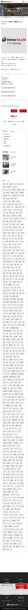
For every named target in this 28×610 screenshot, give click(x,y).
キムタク (19, 244)
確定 (21, 333)
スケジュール (22, 218)
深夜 (12, 503)
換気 (7, 184)
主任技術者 (21, 457)
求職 (20, 310)
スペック (22, 414)
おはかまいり (18, 540)
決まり (20, 322)
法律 (4, 365)
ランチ (16, 448)
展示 (4, 221)
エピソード (9, 342)
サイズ (4, 503)
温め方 (10, 209)
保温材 (12, 509)
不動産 (14, 224)
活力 (14, 511)
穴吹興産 (4, 440)
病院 (4, 273)
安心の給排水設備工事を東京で (8, 88)
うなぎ (8, 451)
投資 (7, 224)
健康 (22, 279)
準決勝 (4, 483)
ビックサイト (5, 218)
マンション (20, 543)
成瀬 (12, 451)
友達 (23, 207)
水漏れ (10, 546)
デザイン (15, 322)
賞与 (16, 350)
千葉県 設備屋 (13, 299)
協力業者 (14, 454)
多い (8, 276)
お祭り (4, 347)
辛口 (8, 388)
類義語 (7, 336)
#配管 (22, 121)
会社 (18, 232)
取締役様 (7, 465)
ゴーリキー (16, 514)
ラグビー (10, 244)
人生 (21, 264)
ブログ (16, 365)
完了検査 (15, 336)
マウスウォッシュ (6, 448)
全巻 (18, 316)
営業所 (12, 468)
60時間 (20, 261)
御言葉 (14, 281)
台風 (11, 230)
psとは (10, 511)
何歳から (21, 362)
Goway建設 (5, 394)
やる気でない (19, 221)
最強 (19, 382)
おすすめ (17, 463)
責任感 (4, 506)
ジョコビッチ (5, 408)
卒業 (10, 293)
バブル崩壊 (21, 224)
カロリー (21, 474)
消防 (10, 417)
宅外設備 (11, 310)
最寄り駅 (16, 218)
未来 (14, 368)
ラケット (17, 414)
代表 (8, 486)
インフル (17, 284)
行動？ (13, 491)
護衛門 (5, 141)
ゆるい (11, 434)
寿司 (8, 471)
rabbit (8, 402)
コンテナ (14, 497)
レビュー (19, 517)
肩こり (9, 414)
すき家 (4, 451)
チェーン (20, 500)
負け (22, 379)
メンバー (12, 486)
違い (22, 235)
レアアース (19, 431)
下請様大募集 (7, 405)
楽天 (14, 212)
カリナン (4, 532)
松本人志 (12, 399)
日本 (13, 362)
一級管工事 (5, 442)
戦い (4, 509)
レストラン (5, 371)
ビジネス (21, 250)
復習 (13, 425)
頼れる (4, 307)
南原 (12, 198)
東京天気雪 (19, 189)
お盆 (4, 540)
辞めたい (12, 267)
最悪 (16, 258)
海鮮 (22, 471)
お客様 (14, 290)
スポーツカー (19, 451)
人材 (22, 313)
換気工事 (11, 184)
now (23, 227)
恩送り (4, 342)
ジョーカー (5, 431)
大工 (4, 319)
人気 (11, 454)
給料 (20, 293)
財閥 (10, 425)
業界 (23, 293)
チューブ (4, 414)
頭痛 (11, 356)
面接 (10, 273)
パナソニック (5, 517)
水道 (7, 546)
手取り (22, 241)
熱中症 (7, 356)
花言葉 (8, 267)
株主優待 (13, 440)
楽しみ (10, 195)
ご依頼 (4, 261)
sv (8, 385)
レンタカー (18, 506)
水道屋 (23, 324)
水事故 (4, 276)
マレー (10, 408)
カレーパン (5, 204)
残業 (16, 261)
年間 (19, 238)
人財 (23, 258)
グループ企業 (5, 296)
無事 (22, 365)
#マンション (17, 121)
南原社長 (16, 394)
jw (12, 333)
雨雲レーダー (5, 359)
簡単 (22, 342)
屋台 (16, 379)
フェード (18, 347)
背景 (20, 290)
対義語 (20, 258)
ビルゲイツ (15, 186)
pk (7, 483)
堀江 (4, 198)
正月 (22, 396)
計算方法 (4, 491)
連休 (4, 322)
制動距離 (8, 506)
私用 (22, 255)
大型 (18, 474)
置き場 (17, 460)
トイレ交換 (5, 526)
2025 (8, 399)
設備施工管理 (9, 488)
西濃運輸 (7, 468)
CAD (10, 333)
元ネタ (14, 250)
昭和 (23, 517)
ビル (15, 184)
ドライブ (10, 281)
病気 (19, 267)
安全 (23, 322)
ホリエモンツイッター (7, 201)
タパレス (9, 258)
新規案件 (17, 319)
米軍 (17, 293)
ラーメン (4, 471)
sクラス (14, 523)
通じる (4, 434)
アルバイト (5, 523)
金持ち (11, 264)
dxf (15, 333)
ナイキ (10, 497)
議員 (12, 204)
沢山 (7, 333)
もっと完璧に (13, 339)
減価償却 (10, 345)
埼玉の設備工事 (16, 106)
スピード (14, 428)
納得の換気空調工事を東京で (8, 92)
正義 (15, 264)
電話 (22, 480)
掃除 (22, 238)
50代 (4, 224)
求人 (11, 549)
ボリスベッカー (16, 408)
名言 (11, 411)
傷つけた (9, 250)
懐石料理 (7, 474)
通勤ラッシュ (11, 534)
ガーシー (12, 207)
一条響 (20, 405)
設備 (22, 195)
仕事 (15, 221)
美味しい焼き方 (17, 509)
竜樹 (15, 198)
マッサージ (18, 529)
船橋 (9, 371)
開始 (19, 365)
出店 (19, 379)
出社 (22, 537)
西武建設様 (17, 534)
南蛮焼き (22, 483)
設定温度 (12, 192)
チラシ (11, 322)
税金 (19, 301)
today (10, 227)
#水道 (14, 124)
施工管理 (4, 232)
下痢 (18, 356)
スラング (4, 324)
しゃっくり (22, 371)
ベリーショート (13, 347)
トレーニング (18, 411)
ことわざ (18, 313)
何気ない (4, 250)
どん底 (11, 514)
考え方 (17, 192)
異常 (17, 296)
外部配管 (7, 509)
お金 (16, 465)
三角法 (17, 270)
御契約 (4, 411)
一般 (21, 330)
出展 (19, 396)
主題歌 (17, 425)
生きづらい (5, 419)
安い (4, 465)
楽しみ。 (17, 417)
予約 (16, 457)
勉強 (10, 247)
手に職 (22, 454)
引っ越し (4, 235)
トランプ (19, 428)
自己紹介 (14, 273)
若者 (4, 457)
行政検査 (7, 339)
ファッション (5, 247)
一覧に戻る (14, 111)
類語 (22, 339)
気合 (8, 264)
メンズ (22, 345)
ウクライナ (14, 431)
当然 (9, 394)
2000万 (10, 212)
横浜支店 (8, 463)
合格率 (13, 232)
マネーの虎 (13, 402)
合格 (4, 192)
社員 (19, 235)
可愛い (8, 290)
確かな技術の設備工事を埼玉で (8, 96)
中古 (7, 212)
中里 (18, 483)
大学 (22, 276)
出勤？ (21, 532)
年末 (22, 477)
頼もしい (9, 270)
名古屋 (22, 506)
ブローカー (21, 204)
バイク (10, 255)
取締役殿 (12, 465)
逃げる (14, 304)
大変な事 (11, 483)
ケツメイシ (21, 402)
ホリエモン (8, 198)
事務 (4, 184)
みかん (17, 279)
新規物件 (18, 385)
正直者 (21, 417)
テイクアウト (11, 457)
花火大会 (11, 221)
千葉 (4, 362)
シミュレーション (6, 373)
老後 (7, 457)
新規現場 (11, 365)
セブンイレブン (17, 537)
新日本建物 (5, 391)
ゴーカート (16, 359)
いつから (4, 480)
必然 (12, 394)
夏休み (17, 353)
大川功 (16, 204)
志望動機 (4, 316)
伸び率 (4, 488)
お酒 (22, 347)
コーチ (18, 345)
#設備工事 (10, 121)
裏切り (20, 350)
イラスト (4, 270)
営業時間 (13, 371)
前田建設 (16, 442)
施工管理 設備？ (6, 494)
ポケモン (4, 385)
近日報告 (21, 394)
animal (23, 399)
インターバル (15, 532)
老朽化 (5, 143)
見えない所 (16, 310)
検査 (4, 339)
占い (19, 480)
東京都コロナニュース (16, 195)
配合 (18, 330)
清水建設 (13, 422)
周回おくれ (22, 353)
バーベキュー (13, 474)
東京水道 (22, 232)
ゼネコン (18, 376)
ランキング (5, 244)
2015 (4, 468)
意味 (21, 316)
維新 (18, 497)
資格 (7, 241)
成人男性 (7, 477)
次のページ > (23, 111)
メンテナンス (16, 526)
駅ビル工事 (5, 537)
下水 (10, 224)
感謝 (23, 350)
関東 (21, 463)
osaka (20, 227)
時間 (9, 431)
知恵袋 (9, 491)
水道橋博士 (5, 195)
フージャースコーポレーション (8, 437)
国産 (15, 451)
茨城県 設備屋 (6, 301)
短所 (19, 276)
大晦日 (12, 477)
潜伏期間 (9, 284)
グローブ (13, 414)
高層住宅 (18, 546)
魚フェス (15, 382)
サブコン (4, 379)
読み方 (11, 336)
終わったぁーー (6, 382)
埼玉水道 (13, 296)
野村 (21, 534)
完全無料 (4, 388)
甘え (14, 230)
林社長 (16, 405)
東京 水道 (12, 276)
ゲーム (4, 428)
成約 (8, 411)
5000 (4, 345)
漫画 (15, 316)
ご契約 (21, 408)
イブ (4, 396)
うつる (11, 287)
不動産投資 (21, 192)
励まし (18, 281)
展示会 (20, 215)
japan (6, 227)
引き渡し (20, 336)
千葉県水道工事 (20, 373)
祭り (13, 379)
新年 (15, 480)
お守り (15, 287)
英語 (7, 238)
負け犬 (15, 517)
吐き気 (14, 356)
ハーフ (15, 388)
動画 (20, 207)
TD (6, 396)
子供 (10, 362)
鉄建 (22, 419)
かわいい (19, 287)
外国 (22, 385)
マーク (21, 270)
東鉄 (19, 419)
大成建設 (4, 422)
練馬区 (4, 215)
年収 (16, 241)
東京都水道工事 (13, 373)
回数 (4, 520)
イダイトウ (13, 540)
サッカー (4, 486)
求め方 (4, 293)
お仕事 (4, 290)
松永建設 (9, 379)
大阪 (18, 503)
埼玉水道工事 (5, 376)
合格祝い (7, 192)
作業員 (8, 207)
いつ (13, 258)
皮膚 (4, 279)
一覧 (8, 324)
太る (4, 350)
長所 (16, 276)
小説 (4, 333)
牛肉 (4, 353)
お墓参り (7, 540)
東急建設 (19, 388)
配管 (4, 546)
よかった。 (10, 304)
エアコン (22, 546)
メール (17, 253)
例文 (8, 316)
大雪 (20, 253)
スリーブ (15, 434)
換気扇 (4, 549)
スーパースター (9, 307)
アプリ (9, 235)
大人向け (21, 359)
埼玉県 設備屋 (6, 299)
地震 (8, 549)
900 (19, 477)
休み (15, 255)
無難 (12, 388)
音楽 (21, 273)
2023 (10, 218)
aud (7, 345)
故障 (22, 529)
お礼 (21, 319)
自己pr (18, 520)
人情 (10, 350)
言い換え (4, 253)
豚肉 (13, 353)
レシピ (16, 342)
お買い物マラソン (14, 215)
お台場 (11, 382)
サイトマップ (21, 600)
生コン (14, 330)
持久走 (19, 468)
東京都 (4, 186)
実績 (7, 362)
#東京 (5, 121)
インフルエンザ (6, 287)
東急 (9, 419)
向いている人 (5, 310)
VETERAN (20, 465)
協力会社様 (5, 534)
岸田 (21, 209)
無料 (7, 273)
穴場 (7, 417)
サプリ (17, 511)
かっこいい (11, 238)
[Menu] (25, 1)
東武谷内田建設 (14, 419)
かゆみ (7, 279)
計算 (13, 241)
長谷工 (9, 422)
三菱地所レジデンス (19, 437)
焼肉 (15, 503)
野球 (17, 212)
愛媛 (23, 189)
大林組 (17, 422)
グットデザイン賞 (16, 209)
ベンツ (10, 523)
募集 (21, 230)
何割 (22, 301)
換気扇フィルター (20, 184)
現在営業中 (5, 460)
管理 (9, 204)
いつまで (4, 399)
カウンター (8, 520)
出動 (13, 417)
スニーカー (5, 497)
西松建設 (21, 422)
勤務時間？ (10, 532)
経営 (20, 425)
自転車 (21, 212)
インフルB (5, 284)
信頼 (22, 304)
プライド (14, 244)
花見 (4, 417)
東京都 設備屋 (20, 299)
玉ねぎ (7, 353)
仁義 (13, 350)
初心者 (13, 235)
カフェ (12, 448)
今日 (8, 347)
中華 (4, 474)
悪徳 (18, 333)
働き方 (7, 327)
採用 (4, 425)
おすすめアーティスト (16, 247)
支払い (17, 368)
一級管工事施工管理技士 (7, 330)
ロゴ (4, 212)
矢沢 (14, 411)
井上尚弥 (4, 258)
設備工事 (14, 543)
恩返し (18, 339)
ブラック (18, 494)
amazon (8, 503)
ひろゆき (18, 201)
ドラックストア (6, 514)
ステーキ (18, 471)
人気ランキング (6, 454)
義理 (7, 350)
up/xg (7, 365)
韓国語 (7, 322)
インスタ (12, 324)
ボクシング (16, 307)
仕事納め (11, 480)
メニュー (20, 448)
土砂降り (11, 359)
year (19, 399)
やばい (9, 440)
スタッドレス (14, 500)
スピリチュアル (6, 230)
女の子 (10, 428)
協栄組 (4, 445)
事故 (4, 255)
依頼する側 (9, 261)
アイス (10, 500)
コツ (4, 241)
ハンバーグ (13, 471)
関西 (7, 221)
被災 (8, 253)
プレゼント (5, 209)
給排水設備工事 (4, 106)
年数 (14, 345)
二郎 (4, 477)
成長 (4, 238)
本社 (7, 425)
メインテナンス (6, 529)
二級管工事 (21, 440)
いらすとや (13, 494)
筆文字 (14, 293)
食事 (4, 281)
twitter (4, 207)
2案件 (14, 385)
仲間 (17, 402)
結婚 (16, 399)
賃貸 (21, 460)
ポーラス (4, 368)
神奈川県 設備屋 (13, 301)
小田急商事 (11, 537)
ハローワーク (5, 313)
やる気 (17, 230)
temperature (15, 227)
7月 (13, 218)
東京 (11, 543)
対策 (11, 385)
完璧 (8, 434)
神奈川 (4, 463)
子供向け (12, 319)
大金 (13, 261)
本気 (12, 316)
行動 (16, 491)
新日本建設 (11, 391)
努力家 (20, 307)
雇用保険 (14, 313)
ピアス (13, 506)
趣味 (18, 273)
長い (14, 284)
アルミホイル (5, 511)
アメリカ (17, 362)
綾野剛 (16, 207)
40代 (16, 267)
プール (13, 463)
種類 (10, 241)
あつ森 (14, 460)
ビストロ (11, 517)
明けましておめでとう (13, 396)
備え (23, 253)
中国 (17, 224)
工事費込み (11, 526)
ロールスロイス (19, 523)
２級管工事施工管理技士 (14, 327)
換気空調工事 (10, 106)
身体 (11, 529)
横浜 (23, 261)
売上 (15, 238)
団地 (14, 546)
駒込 (15, 483)
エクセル (4, 304)
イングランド (18, 486)
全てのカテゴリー (7, 134)
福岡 (10, 313)
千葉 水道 (10, 368)
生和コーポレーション (18, 391)
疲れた (4, 267)
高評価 (10, 460)
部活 (6, 500)
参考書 (10, 442)
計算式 (14, 488)
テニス (18, 304)
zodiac (4, 402)
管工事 (9, 232)
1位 (10, 353)
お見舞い (12, 253)
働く (4, 327)
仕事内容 (7, 319)
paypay (8, 215)
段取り (17, 250)
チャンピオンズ (6, 543)
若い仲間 (21, 497)
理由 (19, 255)
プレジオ (21, 442)
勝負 (18, 264)
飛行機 (17, 371)
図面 (13, 270)
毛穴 (11, 279)
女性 (22, 486)
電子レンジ (21, 514)
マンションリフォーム (7, 189)
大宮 (14, 445)
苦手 (4, 356)
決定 (4, 336)
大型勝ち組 (14, 520)
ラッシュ (18, 445)
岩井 (12, 405)
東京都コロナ (9, 186)
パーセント (19, 488)
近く (15, 468)
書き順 (19, 324)
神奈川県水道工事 (12, 376)
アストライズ (9, 445)
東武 (21, 368)
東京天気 (14, 189)
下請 (19, 454)
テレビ (16, 477)
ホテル (4, 264)
